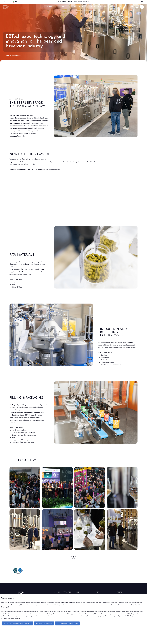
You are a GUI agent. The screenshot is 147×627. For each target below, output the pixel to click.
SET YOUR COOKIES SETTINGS (67, 623)
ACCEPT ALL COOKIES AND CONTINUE (17, 623)
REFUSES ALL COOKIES (44, 623)
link (8, 607)
